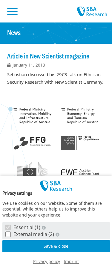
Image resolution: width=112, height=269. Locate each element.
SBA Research (92, 12)
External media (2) (33, 234)
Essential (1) (27, 227)
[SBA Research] (56, 186)
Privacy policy (46, 261)
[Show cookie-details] (44, 227)
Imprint (71, 261)
